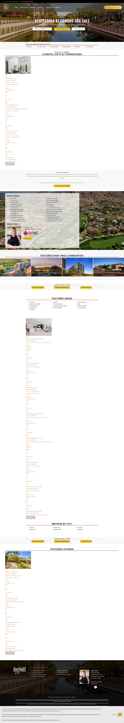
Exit (120, 714)
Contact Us (114, 714)
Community (92, 174)
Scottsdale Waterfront (108, 275)
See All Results (9, 163)
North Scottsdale (86, 176)
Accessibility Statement (69, 697)
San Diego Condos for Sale (37, 676)
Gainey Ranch (70, 176)
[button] (1, 266)
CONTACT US (94, 683)
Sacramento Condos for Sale (63, 674)
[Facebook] (96, 687)
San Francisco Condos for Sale (38, 674)
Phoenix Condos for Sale (62, 670)
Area (88, 174)
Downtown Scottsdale (49, 176)
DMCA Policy (60, 697)
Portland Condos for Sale (37, 672)
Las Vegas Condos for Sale (37, 670)
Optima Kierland (15, 275)
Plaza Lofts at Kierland (46, 275)
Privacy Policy (52, 697)
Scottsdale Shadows (77, 275)
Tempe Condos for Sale (62, 672)
